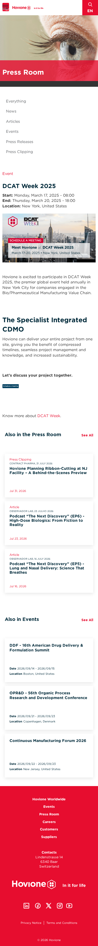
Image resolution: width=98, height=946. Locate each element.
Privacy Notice (31, 923)
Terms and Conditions (61, 923)
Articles (13, 121)
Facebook (37, 905)
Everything (16, 101)
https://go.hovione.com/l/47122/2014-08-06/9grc (25, 387)
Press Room (49, 814)
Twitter (49, 906)
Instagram (59, 905)
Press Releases (19, 141)
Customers (49, 829)
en (90, 11)
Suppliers (49, 837)
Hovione (27, 8)
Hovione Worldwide (49, 799)
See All (87, 435)
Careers (49, 822)
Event (7, 173)
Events (12, 131)
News (11, 111)
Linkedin (26, 905)
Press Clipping (19, 151)
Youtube (69, 905)
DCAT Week (48, 416)
